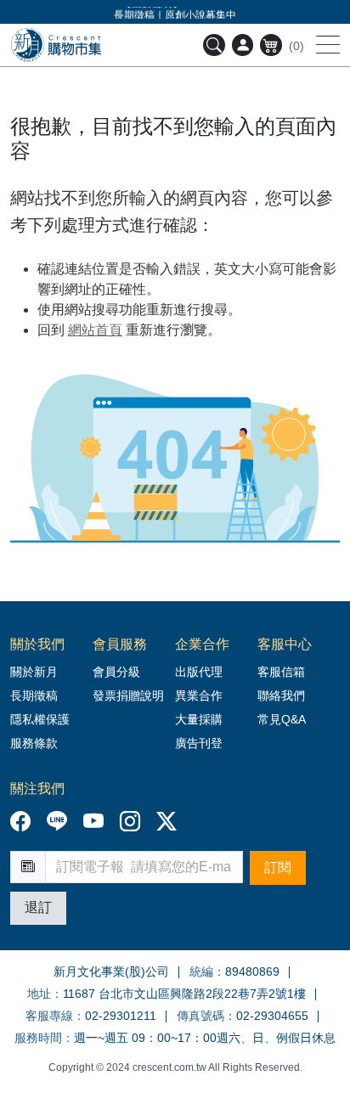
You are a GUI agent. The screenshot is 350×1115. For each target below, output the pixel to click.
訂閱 (277, 867)
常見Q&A (281, 719)
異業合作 (199, 695)
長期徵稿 (34, 695)
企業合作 (202, 644)
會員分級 (116, 672)
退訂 (38, 907)
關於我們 (37, 644)
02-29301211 (120, 1015)
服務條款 (34, 743)
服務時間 (38, 1038)
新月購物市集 (55, 45)
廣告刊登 (199, 743)
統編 (201, 971)
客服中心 (284, 644)
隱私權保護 (40, 719)
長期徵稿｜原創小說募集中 (175, 13)
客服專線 (49, 1015)
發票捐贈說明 (128, 695)
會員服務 (120, 644)
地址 (39, 993)
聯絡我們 (281, 695)
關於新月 (34, 672)
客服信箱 (281, 672)
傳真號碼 (200, 1015)
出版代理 (202, 672)
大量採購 (199, 719)
